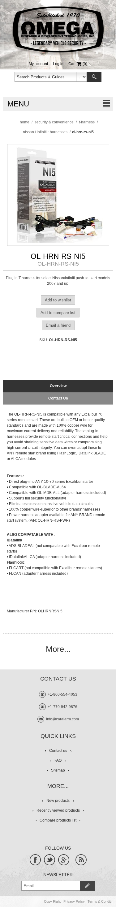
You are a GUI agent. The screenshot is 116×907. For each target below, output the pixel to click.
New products (58, 800)
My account (38, 64)
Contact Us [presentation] (58, 398)
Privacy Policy (74, 901)
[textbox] (45, 77)
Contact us (58, 750)
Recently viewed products (58, 810)
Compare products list (58, 820)
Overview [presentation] (58, 386)
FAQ (58, 760)
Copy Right (52, 901)
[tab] (58, 386)
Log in (58, 64)
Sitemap (58, 770)
